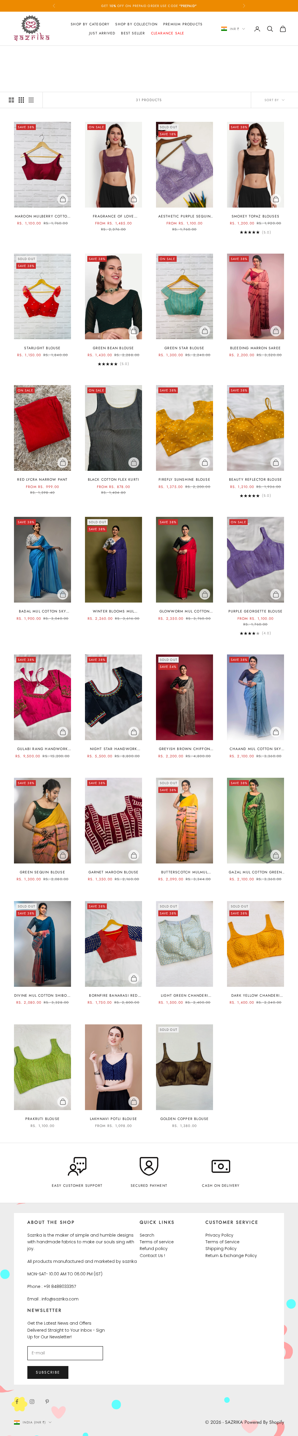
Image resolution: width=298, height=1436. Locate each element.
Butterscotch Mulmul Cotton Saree (184, 872)
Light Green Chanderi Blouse (184, 995)
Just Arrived (102, 33)
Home (18, 54)
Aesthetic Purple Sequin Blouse (184, 216)
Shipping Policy (221, 1248)
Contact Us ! (152, 1255)
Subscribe (48, 1372)
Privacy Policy (219, 1235)
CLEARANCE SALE (58, 54)
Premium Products (183, 24)
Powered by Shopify (264, 1422)
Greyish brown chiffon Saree (184, 749)
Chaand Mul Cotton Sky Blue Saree (255, 749)
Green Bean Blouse (113, 348)
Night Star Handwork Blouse (113, 749)
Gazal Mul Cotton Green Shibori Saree (255, 872)
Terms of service (157, 1242)
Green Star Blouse (184, 348)
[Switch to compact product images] (31, 100)
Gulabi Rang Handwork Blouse (42, 749)
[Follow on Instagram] (32, 1402)
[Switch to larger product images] (11, 100)
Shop (34, 54)
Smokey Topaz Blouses (255, 216)
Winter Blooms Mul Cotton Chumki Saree (113, 611)
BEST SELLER (133, 33)
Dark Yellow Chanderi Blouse (255, 995)
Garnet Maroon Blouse (113, 872)
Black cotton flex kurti (113, 479)
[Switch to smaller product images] (21, 100)
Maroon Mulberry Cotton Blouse (42, 216)
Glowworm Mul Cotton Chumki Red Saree (184, 611)
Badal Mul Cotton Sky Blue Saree (42, 611)
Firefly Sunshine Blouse (184, 479)
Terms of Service (222, 1242)
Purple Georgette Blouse (255, 611)
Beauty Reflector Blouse (255, 479)
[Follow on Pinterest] (47, 1402)
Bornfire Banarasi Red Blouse (113, 995)
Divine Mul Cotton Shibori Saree (42, 995)
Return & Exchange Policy (231, 1255)
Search (147, 1235)
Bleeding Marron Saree (255, 348)
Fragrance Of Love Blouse (113, 216)
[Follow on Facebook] (17, 1402)
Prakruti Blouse (42, 1118)
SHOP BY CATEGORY (90, 24)
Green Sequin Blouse (42, 872)
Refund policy (154, 1248)
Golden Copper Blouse (184, 1118)
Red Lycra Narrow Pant (42, 479)
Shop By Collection (136, 24)
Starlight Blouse (42, 348)
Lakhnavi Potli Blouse (113, 1118)
